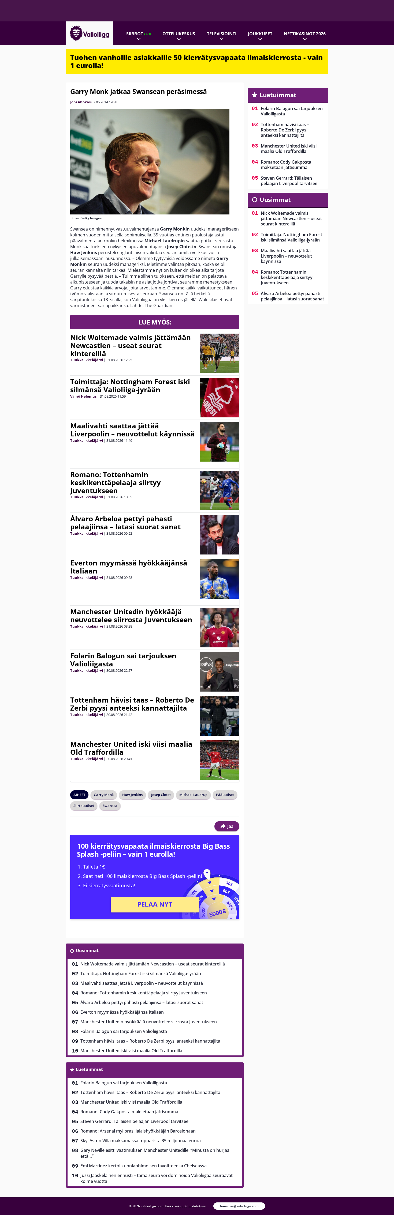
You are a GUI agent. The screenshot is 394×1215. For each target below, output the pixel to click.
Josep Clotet (161, 794)
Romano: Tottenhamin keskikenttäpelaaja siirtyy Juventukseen (115, 482)
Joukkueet (260, 34)
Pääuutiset (225, 794)
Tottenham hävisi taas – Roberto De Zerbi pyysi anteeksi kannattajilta (132, 704)
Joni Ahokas (80, 102)
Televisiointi (221, 34)
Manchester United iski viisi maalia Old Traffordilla (131, 748)
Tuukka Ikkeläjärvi (86, 359)
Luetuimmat (89, 1069)
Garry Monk (104, 794)
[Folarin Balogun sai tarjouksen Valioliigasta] (219, 672)
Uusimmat (87, 950)
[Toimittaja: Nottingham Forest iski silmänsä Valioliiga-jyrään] (219, 397)
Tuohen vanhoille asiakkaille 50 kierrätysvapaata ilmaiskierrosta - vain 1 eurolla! (196, 61)
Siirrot (138, 34)
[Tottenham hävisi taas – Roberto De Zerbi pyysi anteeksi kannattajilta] (219, 716)
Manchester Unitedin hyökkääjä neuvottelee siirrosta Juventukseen (131, 615)
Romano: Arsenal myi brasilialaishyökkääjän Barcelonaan (138, 1131)
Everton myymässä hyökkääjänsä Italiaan (128, 567)
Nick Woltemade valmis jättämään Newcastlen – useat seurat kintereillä (130, 345)
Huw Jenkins (132, 794)
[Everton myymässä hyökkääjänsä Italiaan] (219, 579)
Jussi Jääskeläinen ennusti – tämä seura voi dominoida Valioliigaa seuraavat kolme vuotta (156, 1178)
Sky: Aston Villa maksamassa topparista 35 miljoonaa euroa (140, 1141)
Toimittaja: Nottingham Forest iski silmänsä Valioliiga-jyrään (130, 385)
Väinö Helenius (83, 396)
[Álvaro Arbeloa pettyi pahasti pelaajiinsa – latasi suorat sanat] (219, 534)
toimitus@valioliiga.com (239, 1206)
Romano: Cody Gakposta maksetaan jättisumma (129, 1112)
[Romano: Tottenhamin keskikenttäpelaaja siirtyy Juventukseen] (219, 490)
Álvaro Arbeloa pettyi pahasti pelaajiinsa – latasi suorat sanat (125, 522)
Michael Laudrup (193, 794)
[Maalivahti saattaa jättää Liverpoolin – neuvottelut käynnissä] (219, 442)
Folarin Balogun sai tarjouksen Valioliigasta (123, 660)
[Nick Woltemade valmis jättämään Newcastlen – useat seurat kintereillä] (219, 353)
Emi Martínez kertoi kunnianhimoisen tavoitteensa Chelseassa (143, 1166)
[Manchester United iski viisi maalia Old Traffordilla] (219, 760)
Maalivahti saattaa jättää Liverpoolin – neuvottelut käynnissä (132, 430)
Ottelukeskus (178, 34)
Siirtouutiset (83, 805)
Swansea (110, 805)
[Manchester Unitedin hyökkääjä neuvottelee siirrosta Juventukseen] (219, 627)
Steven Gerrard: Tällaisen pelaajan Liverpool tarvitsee (134, 1121)
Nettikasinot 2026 (305, 34)
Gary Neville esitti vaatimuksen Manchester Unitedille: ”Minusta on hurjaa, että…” (155, 1153)
